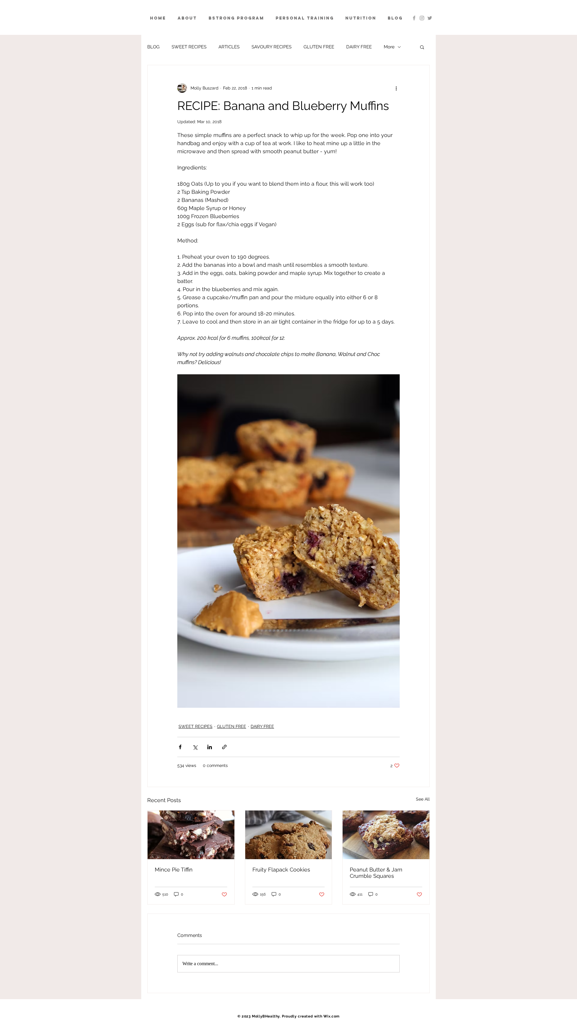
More (389, 47)
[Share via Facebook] (180, 747)
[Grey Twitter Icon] (430, 18)
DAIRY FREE (359, 47)
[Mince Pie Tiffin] (191, 834)
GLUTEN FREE (319, 47)
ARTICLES (229, 47)
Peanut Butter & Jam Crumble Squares (376, 872)
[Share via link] (224, 747)
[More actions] (396, 88)
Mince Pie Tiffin (174, 869)
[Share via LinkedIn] (209, 747)
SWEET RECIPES (189, 47)
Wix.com (331, 1016)
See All (423, 799)
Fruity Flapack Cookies (281, 869)
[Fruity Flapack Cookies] (288, 834)
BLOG (153, 47)
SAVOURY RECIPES (272, 47)
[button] (422, 46)
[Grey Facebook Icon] (414, 18)
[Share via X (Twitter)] (195, 747)
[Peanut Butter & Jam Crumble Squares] (386, 834)
